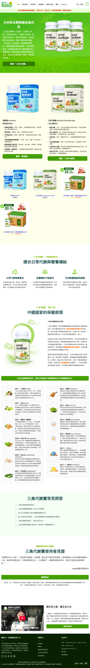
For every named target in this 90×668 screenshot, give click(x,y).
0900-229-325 (69, 645)
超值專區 (41, 4)
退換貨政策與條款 (43, 649)
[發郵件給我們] (11, 656)
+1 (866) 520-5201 (70, 642)
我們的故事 (49, 4)
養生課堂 (25, 4)
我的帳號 (40, 643)
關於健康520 (41, 655)
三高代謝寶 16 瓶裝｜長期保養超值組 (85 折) (75, 195)
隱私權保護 (64, 654)
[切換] (16, 505)
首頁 (18, 4)
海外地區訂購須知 (43, 652)
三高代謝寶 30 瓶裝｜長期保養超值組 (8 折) (15, 232)
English (64, 4)
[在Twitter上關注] (8, 656)
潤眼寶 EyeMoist (15, 195)
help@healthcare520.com (68, 648)
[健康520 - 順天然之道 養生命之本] (7, 4)
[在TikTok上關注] (5, 656)
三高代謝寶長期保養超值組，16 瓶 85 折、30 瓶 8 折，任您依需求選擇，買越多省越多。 (45, 10)
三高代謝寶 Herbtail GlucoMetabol (45, 195)
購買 (57, 4)
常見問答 (33, 4)
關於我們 (63, 651)
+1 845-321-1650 (81, 642)
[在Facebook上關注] (2, 656)
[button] (87, 4)
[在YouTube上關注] (15, 656)
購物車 (40, 646)
